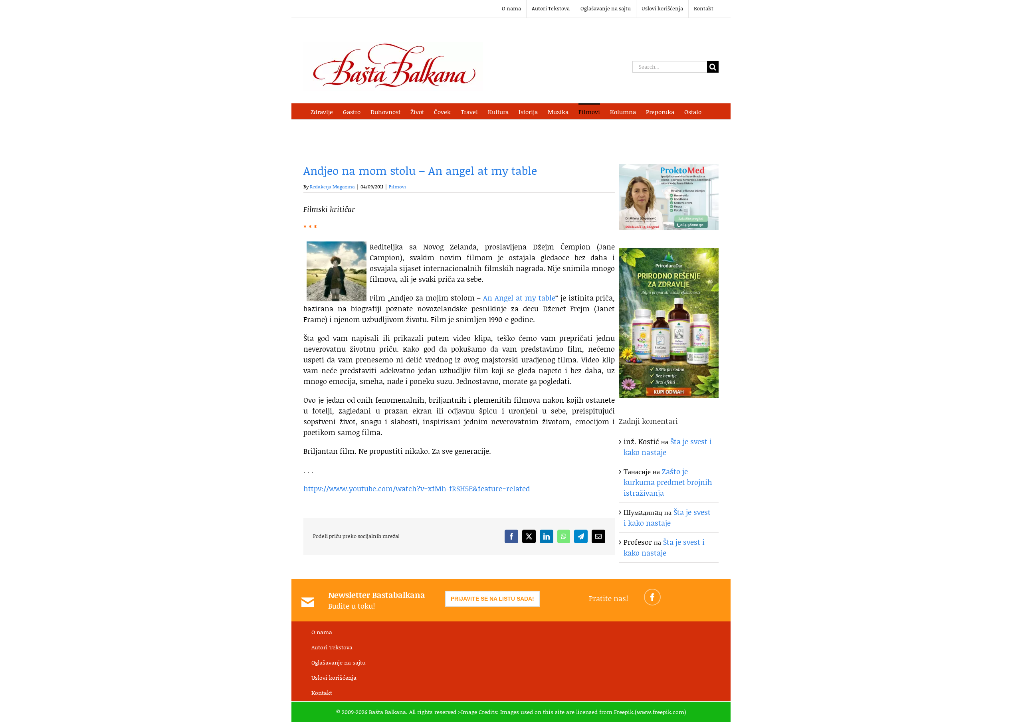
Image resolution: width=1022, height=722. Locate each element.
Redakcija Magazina (332, 186)
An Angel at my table (519, 298)
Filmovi (397, 186)
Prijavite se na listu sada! (492, 598)
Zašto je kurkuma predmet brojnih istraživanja (668, 482)
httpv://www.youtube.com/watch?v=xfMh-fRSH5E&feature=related (416, 488)
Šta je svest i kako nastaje (667, 517)
